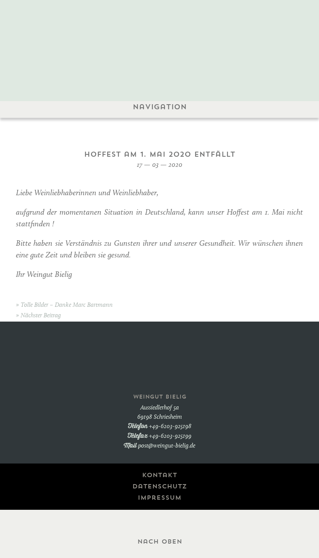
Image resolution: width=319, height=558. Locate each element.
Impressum (159, 498)
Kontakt (159, 475)
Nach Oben (159, 542)
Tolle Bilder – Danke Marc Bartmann (67, 305)
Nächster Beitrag (41, 316)
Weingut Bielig (159, 41)
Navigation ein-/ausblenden (160, 126)
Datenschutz (159, 486)
